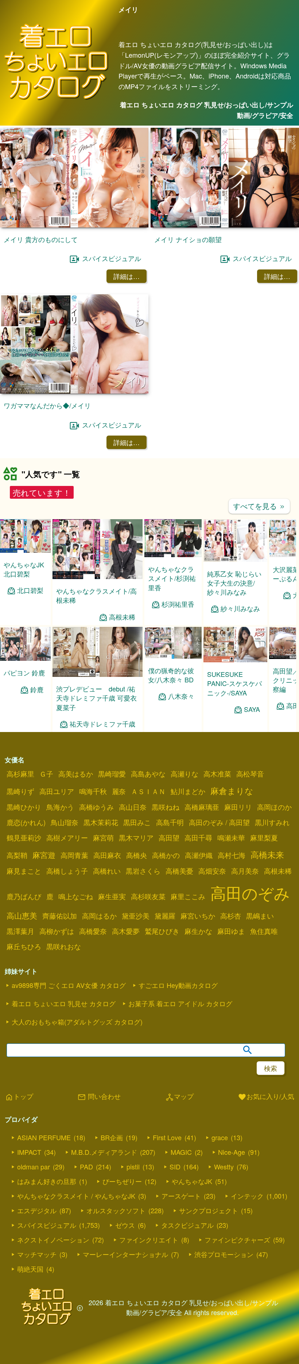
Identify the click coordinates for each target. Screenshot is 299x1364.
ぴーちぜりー (122, 1181)
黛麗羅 (165, 915)
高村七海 (231, 855)
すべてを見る (259, 506)
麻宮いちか (197, 915)
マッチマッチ (37, 1254)
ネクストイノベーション (53, 1239)
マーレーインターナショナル (125, 1254)
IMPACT (29, 1152)
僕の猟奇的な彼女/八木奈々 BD (171, 675)
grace (219, 1137)
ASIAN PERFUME (44, 1137)
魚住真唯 (264, 931)
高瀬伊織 (199, 855)
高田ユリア (56, 791)
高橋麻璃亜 (202, 807)
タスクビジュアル (187, 1225)
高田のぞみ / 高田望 (219, 822)
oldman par (33, 1166)
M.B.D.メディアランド (104, 1152)
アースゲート (181, 1195)
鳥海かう (60, 807)
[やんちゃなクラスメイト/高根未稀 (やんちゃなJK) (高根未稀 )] (98, 576)
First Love (167, 1137)
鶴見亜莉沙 (24, 837)
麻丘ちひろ (24, 946)
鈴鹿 (36, 689)
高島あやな (148, 773)
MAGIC (181, 1152)
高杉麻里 (20, 773)
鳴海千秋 (93, 791)
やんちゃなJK (192, 1181)
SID (175, 1166)
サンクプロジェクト (208, 1210)
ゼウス (125, 1225)
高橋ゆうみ (96, 807)
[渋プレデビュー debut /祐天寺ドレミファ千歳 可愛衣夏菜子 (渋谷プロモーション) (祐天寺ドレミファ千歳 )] (98, 674)
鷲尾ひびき (162, 931)
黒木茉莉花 (101, 822)
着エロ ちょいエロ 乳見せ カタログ (64, 1003)
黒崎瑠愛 (112, 773)
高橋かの (166, 855)
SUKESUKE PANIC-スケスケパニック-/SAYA (234, 683)
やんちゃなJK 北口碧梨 (24, 569)
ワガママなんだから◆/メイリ (47, 405)
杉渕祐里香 (178, 604)
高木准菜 (217, 773)
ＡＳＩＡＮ (148, 791)
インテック (247, 1195)
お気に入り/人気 (266, 1096)
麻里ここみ (188, 896)
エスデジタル (37, 1210)
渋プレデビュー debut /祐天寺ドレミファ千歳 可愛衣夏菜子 (96, 698)
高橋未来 (267, 854)
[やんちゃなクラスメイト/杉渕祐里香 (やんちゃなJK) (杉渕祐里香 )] (173, 555)
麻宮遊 (43, 854)
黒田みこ (137, 822)
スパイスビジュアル (111, 258)
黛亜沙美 (136, 915)
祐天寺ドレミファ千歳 (102, 723)
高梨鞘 (17, 855)
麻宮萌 (103, 837)
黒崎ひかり (24, 807)
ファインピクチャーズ (237, 1239)
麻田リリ (238, 807)
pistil (133, 1166)
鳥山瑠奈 (64, 822)
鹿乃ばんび (24, 896)
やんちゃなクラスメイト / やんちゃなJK (76, 1195)
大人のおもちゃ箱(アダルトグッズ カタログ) (77, 1021)
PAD (86, 1166)
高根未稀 (122, 616)
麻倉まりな (231, 790)
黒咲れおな (63, 946)
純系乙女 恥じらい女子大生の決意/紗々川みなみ (234, 583)
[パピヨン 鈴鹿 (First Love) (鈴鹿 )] (25, 658)
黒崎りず (20, 791)
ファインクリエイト (148, 1239)
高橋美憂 (179, 871)
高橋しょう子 (67, 871)
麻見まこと (24, 871)
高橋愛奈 (93, 931)
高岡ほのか (274, 807)
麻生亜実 (112, 896)
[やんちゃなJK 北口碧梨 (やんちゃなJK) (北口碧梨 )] (25, 550)
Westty (224, 1166)
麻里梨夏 (264, 837)
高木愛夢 (126, 931)
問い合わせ (99, 1096)
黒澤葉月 (20, 931)
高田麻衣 (107, 855)
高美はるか (75, 773)
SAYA (252, 709)
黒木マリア (136, 837)
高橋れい (107, 871)
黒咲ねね (165, 807)
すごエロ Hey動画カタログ (178, 985)
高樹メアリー (67, 837)
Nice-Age (231, 1152)
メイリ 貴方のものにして (41, 239)
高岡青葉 (74, 855)
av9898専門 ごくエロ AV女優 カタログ (69, 985)
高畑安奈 (212, 871)
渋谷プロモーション (223, 1254)
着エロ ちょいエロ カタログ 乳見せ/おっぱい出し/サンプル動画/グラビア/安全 (206, 110)
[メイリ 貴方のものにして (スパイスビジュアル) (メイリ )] (74, 225)
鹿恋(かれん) (26, 822)
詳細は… (126, 276)
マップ (179, 1096)
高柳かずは (56, 931)
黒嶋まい (260, 915)
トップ (19, 1096)
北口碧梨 (30, 590)
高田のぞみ (250, 892)
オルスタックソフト (115, 1210)
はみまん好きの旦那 (46, 1181)
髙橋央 (136, 855)
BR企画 (112, 1137)
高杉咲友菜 (148, 896)
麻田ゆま (231, 931)
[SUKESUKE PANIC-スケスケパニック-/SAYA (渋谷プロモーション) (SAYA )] (235, 660)
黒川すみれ (272, 822)
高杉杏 (230, 915)
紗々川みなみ (240, 608)
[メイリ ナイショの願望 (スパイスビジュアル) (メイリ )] (225, 225)
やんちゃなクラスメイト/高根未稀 (96, 595)
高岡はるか (99, 915)
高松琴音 (250, 773)
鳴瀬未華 (231, 837)
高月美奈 (245, 871)
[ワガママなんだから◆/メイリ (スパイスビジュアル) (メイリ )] (74, 391)
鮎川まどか (188, 791)
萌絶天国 (30, 1268)
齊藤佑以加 (59, 915)
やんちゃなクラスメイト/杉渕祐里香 (172, 578)
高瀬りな (184, 773)
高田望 (169, 837)
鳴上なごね (75, 896)
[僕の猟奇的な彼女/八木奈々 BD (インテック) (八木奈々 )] (173, 656)
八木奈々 (181, 696)
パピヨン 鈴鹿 (24, 672)
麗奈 (119, 791)
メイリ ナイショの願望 (188, 239)
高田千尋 (198, 837)
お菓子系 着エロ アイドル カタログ (180, 1003)
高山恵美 (22, 915)
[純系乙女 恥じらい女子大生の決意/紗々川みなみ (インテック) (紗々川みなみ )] (235, 559)
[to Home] (56, 99)
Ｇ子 (46, 773)
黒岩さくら (143, 871)
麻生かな (198, 931)
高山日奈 (133, 807)
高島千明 (170, 822)
